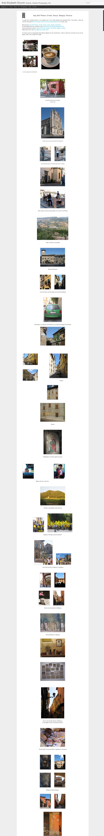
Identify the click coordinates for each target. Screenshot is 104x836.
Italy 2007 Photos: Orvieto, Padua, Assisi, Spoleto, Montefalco (45, 25)
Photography (24, 7)
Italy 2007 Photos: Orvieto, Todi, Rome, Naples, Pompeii (50, 28)
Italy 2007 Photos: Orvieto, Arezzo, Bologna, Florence (52, 15)
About (15, 7)
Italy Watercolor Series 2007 (41, 30)
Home (11, 7)
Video (29, 7)
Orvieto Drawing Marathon (52, 21)
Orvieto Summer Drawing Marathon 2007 (53, 26)
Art (19, 7)
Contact (34, 7)
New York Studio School (38, 21)
